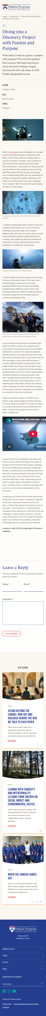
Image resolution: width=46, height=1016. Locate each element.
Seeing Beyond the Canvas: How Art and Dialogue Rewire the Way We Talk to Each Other (22, 716)
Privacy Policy (6, 1004)
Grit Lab (14, 152)
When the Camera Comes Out (22, 876)
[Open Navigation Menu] (42, 7)
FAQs (4, 955)
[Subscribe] (42, 984)
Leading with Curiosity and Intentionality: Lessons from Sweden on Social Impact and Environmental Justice (23, 796)
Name (6, 584)
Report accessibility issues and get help (26, 1004)
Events (5, 962)
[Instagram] (9, 991)
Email (27, 584)
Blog (4, 969)
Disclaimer (5, 1007)
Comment (7, 599)
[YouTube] (14, 991)
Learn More (12, 740)
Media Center (8, 949)
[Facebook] (4, 991)
